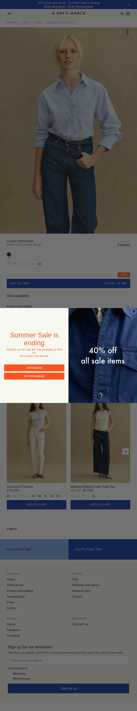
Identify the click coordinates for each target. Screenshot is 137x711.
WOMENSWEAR (34, 370)
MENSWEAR (34, 362)
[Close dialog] (133, 311)
